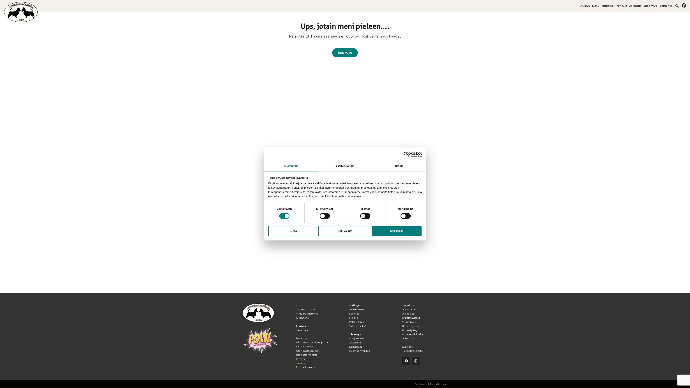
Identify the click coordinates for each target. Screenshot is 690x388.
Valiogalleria (409, 338)
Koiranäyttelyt (410, 330)
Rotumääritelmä (305, 309)
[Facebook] (684, 5)
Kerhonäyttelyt (411, 326)
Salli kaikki (396, 230)
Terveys (300, 358)
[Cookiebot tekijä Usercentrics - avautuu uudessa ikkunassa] (406, 154)
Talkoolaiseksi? (358, 326)
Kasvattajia (302, 330)
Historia (353, 317)
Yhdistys (354, 305)
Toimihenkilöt (357, 309)
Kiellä (293, 230)
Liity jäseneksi (357, 338)
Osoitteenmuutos (359, 350)
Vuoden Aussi (410, 321)
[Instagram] (416, 361)
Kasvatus (301, 363)
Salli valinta (345, 230)
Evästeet (407, 346)
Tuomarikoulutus (305, 367)
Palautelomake (358, 321)
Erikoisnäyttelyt (411, 317)
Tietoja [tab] (399, 165)
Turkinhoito (302, 317)
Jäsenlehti (355, 342)
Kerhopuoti (355, 346)
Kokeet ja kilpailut (412, 334)
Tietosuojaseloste (412, 350)
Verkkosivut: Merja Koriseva (431, 384)
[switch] (325, 216)
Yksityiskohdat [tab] (345, 165)
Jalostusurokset (305, 346)
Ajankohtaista (410, 309)
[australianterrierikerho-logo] (21, 12)
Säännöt (354, 313)
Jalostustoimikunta (307, 354)
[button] (674, 6)
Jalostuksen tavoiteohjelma (312, 342)
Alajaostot (408, 313)
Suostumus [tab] (291, 165)
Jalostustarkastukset (307, 350)
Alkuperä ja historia (307, 313)
